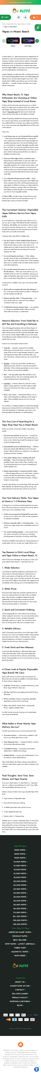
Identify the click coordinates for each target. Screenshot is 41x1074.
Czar (11, 578)
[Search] (38, 27)
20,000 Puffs (19, 881)
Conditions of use (20, 986)
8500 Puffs (19, 854)
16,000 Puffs (19, 873)
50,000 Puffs (19, 905)
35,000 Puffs (19, 897)
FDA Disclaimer (20, 994)
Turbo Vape (20, 948)
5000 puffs (19, 850)
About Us (19, 982)
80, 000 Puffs (19, 916)
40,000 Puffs (19, 901)
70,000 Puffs (19, 912)
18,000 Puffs (20, 877)
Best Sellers (19, 940)
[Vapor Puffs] (20, 965)
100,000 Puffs (20, 920)
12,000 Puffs (19, 866)
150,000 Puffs (20, 924)
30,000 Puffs (19, 893)
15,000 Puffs (20, 870)
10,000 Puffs (19, 862)
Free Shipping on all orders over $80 (20, 2)
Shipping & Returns (20, 1001)
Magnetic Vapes (19, 952)
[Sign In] (25, 17)
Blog (19, 1005)
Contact (19, 990)
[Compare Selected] (18, 17)
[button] (37, 41)
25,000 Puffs (19, 889)
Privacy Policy (19, 998)
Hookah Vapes (19, 936)
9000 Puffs (19, 858)
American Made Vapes (20, 932)
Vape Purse (19, 956)
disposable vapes (13, 112)
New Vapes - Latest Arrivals (19, 944)
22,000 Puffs (19, 885)
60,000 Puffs (19, 909)
